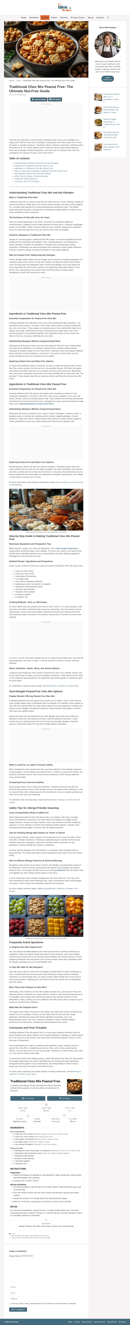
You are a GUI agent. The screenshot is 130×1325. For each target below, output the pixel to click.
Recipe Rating (14, 1256)
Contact (100, 17)
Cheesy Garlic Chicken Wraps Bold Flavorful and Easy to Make (30, 1237)
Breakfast (34, 17)
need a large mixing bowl (66, 548)
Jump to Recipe (40, 99)
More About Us (107, 78)
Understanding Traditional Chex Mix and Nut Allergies (36, 163)
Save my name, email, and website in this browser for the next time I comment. (43, 1303)
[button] (108, 17)
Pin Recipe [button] (66, 1098)
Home (24, 17)
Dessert (64, 17)
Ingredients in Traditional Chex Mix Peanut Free (33, 166)
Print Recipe (56, 99)
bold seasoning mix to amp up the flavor (37, 404)
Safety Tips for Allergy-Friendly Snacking (31, 176)
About (91, 17)
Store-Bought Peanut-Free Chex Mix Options (32, 174)
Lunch (45, 17)
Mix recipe (31, 952)
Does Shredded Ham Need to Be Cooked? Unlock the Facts (30, 1235)
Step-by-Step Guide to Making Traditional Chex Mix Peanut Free (40, 171)
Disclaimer (122, 1322)
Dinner (54, 17)
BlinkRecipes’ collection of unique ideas (63, 686)
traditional (61, 870)
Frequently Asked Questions (25, 179)
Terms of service (99, 1322)
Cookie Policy (112, 1322)
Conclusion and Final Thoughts (27, 181)
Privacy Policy (78, 17)
